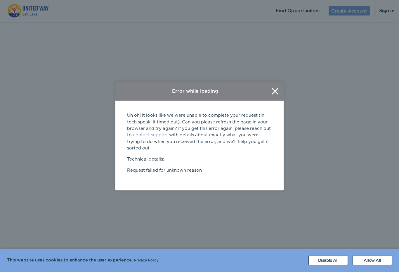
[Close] (275, 91)
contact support (150, 135)
